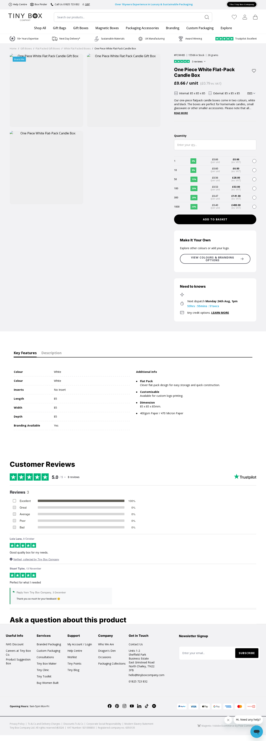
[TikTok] (146, 706)
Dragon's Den (107, 651)
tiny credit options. (208, 312)
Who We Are (106, 644)
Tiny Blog (73, 670)
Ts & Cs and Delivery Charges (44, 723)
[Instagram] (124, 706)
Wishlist (72, 657)
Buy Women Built (48, 683)
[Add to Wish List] (254, 70)
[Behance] (154, 706)
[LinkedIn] (139, 706)
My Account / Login (79, 644)
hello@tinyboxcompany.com (146, 675)
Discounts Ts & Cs (73, 723)
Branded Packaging (49, 644)
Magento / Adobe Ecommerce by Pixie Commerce (229, 725)
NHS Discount (15, 644)
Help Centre (74, 651)
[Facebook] (109, 706)
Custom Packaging (48, 651)
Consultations (45, 657)
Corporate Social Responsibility (103, 723)
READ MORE (181, 113)
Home (13, 48)
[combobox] (133, 17)
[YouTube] (131, 706)
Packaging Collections (112, 663)
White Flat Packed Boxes (77, 48)
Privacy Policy (17, 723)
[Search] (208, 17)
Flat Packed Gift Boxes (48, 48)
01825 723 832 (138, 681)
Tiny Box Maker (46, 663)
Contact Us (136, 644)
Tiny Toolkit (44, 676)
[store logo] (25, 17)
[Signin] (244, 17)
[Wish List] (234, 17)
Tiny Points (74, 663)
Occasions (104, 657)
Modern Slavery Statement (138, 723)
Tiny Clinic (43, 670)
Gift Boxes (26, 48)
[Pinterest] (117, 706)
